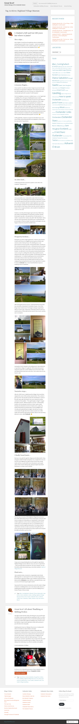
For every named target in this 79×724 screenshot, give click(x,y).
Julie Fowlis (65, 103)
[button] (22, 69)
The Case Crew (7, 704)
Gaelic (30, 595)
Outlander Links (38, 680)
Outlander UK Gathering (63, 121)
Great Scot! (9, 3)
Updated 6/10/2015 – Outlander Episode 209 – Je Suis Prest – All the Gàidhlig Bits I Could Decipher (62, 36)
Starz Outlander (24, 598)
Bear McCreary (62, 68)
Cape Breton (22, 677)
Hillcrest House (55, 97)
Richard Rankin (69, 123)
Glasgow (62, 88)
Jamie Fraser (57, 102)
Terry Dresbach (66, 136)
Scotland (41, 596)
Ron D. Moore (57, 126)
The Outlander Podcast (28, 708)
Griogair (66, 90)
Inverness (63, 100)
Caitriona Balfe (57, 70)
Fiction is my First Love (9, 706)
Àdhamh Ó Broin (33, 593)
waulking (26, 682)
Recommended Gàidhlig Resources (48, 3)
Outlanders (56, 117)
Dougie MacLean (62, 80)
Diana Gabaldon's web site (28, 696)
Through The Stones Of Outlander (11, 714)
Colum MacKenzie (62, 75)
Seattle (70, 129)
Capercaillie (55, 72)
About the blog (68, 6)
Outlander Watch (26, 704)
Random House (56, 123)
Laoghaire (70, 103)
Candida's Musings (27, 694)
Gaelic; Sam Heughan (65, 85)
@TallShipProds (56, 66)
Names (66, 107)
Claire (64, 72)
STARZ (18, 598)
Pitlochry (70, 121)
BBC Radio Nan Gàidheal (65, 66)
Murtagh (57, 107)
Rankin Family (63, 123)
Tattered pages (7, 696)
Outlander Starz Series (45, 696)
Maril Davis (60, 104)
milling (22, 680)
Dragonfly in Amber (38, 677)
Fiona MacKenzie (64, 82)
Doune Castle (69, 80)
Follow (61, 704)
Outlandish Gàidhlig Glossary (40, 6)
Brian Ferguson (68, 68)
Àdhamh (62, 143)
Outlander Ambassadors (46, 694)
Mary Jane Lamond (67, 104)
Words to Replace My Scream (10, 708)
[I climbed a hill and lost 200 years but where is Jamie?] (26, 28)
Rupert (63, 126)
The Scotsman (64, 138)
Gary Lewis (54, 88)
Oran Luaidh (31, 680)
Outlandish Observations (28, 706)
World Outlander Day (62, 140)
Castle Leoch (60, 72)
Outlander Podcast (56, 114)
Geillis (59, 88)
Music (22, 596)
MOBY (53, 107)
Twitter (29, 598)
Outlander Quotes (26, 702)
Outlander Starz (34, 596)
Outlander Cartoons (64, 109)
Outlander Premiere (64, 114)
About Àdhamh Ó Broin (56, 6)
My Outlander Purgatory (28, 698)
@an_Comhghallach (24, 593)
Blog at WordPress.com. (9, 721)
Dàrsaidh (6, 712)
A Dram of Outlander (9, 698)
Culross (68, 75)
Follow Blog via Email (65, 691)
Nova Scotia (27, 596)
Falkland (58, 82)
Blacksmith (40, 593)
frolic (18, 678)
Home (35, 3)
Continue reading (21, 673)
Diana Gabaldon (24, 595)
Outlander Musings (27, 700)
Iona (37, 678)
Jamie (68, 100)
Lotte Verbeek (55, 104)
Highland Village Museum (30, 678)
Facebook (54, 82)
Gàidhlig (34, 595)
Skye (53, 132)
